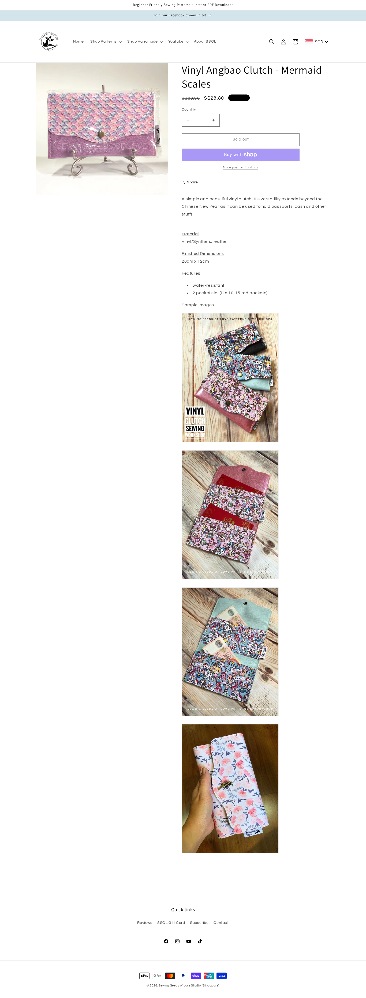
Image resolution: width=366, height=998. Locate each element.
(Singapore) (210, 985)
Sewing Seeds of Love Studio (180, 985)
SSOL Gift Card (171, 923)
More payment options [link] (240, 167)
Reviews (144, 923)
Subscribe (199, 923)
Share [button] (192, 182)
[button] (105, 41)
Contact (221, 923)
